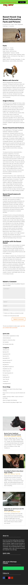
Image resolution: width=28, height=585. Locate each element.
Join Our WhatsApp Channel (8, 2)
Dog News (5, 364)
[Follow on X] (7, 578)
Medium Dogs (6, 370)
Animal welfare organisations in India (11, 335)
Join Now (22, 2)
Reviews (4, 375)
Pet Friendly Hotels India (8, 344)
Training (4, 381)
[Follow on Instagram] (9, 578)
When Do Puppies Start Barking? (10, 400)
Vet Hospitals (6, 342)
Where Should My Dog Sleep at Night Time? (12, 402)
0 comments (11, 26)
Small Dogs (5, 26)
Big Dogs (5, 351)
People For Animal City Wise (9, 340)
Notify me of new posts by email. (11, 315)
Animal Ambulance (7, 337)
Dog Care (5, 356)
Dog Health (5, 358)
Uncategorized (6, 383)
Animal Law (5, 349)
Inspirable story (6, 368)
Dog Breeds (20, 24)
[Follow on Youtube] (12, 578)
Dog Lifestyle (6, 362)
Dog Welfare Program (7, 366)
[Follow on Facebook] (4, 578)
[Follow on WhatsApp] (13, 568)
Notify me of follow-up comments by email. (13, 313)
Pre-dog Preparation (7, 373)
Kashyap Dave (7, 24)
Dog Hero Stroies (6, 360)
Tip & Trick (5, 379)
